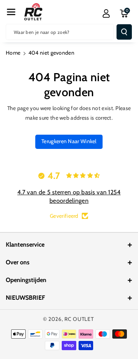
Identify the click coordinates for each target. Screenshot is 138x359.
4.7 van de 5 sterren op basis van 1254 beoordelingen (68, 196)
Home (13, 52)
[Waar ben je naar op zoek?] (124, 32)
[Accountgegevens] (106, 13)
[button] (11, 12)
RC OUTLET (79, 319)
